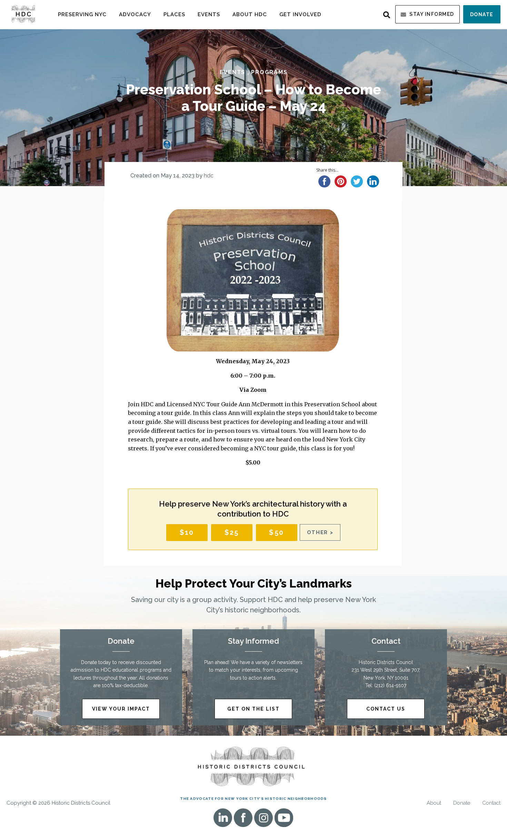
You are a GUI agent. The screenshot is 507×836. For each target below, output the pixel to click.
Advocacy (135, 14)
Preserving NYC (82, 14)
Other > (320, 532)
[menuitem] (82, 14)
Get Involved (300, 14)
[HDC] (23, 13)
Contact (491, 803)
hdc (208, 175)
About (434, 803)
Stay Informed (431, 14)
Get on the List (253, 709)
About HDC (249, 14)
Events (209, 14)
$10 (187, 532)
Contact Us (385, 709)
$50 (276, 532)
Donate (482, 14)
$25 (232, 532)
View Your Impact (121, 709)
